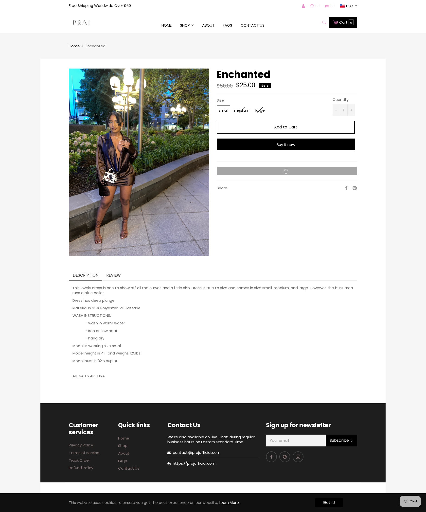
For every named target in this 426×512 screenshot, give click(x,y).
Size (220, 100)
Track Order (79, 460)
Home (166, 25)
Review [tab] (114, 275)
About (208, 25)
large (260, 110)
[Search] (323, 22)
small (223, 110)
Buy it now (286, 144)
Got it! (329, 502)
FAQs (227, 25)
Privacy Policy (81, 445)
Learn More (229, 502)
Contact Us (253, 25)
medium (241, 110)
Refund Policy (81, 467)
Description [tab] (85, 275)
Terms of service (84, 452)
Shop (185, 25)
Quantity (341, 99)
